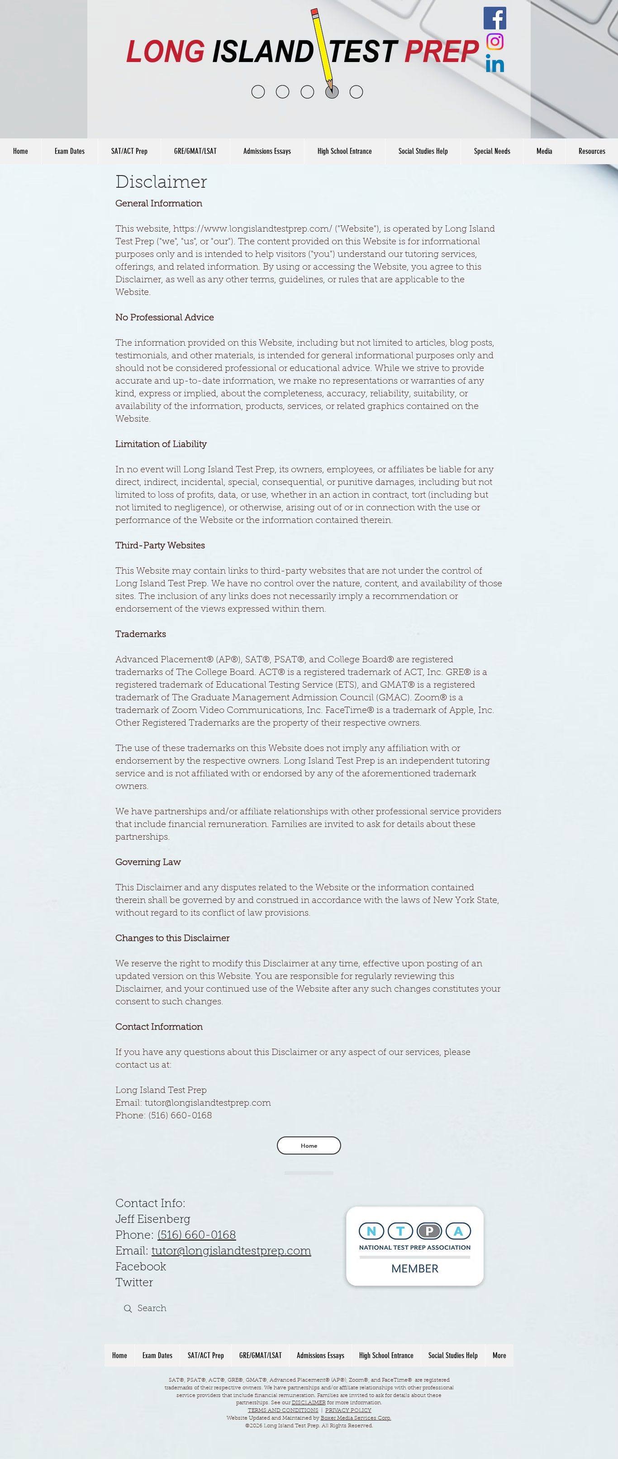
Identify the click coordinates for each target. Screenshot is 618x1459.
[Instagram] (495, 41)
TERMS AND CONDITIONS (283, 1410)
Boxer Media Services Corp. (356, 1418)
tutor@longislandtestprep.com (231, 1251)
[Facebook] (495, 18)
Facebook (140, 1267)
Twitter (134, 1283)
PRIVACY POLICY (348, 1410)
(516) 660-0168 (196, 1235)
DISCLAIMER (309, 1403)
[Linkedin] (495, 65)
